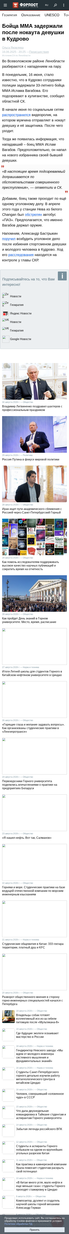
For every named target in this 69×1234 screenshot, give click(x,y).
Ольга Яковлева (13, 47)
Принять (34, 1229)
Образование (30, 15)
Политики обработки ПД (18, 1223)
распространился (16, 115)
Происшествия (39, 52)
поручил (9, 239)
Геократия (9, 15)
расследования (21, 255)
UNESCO (52, 15)
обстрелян (33, 214)
